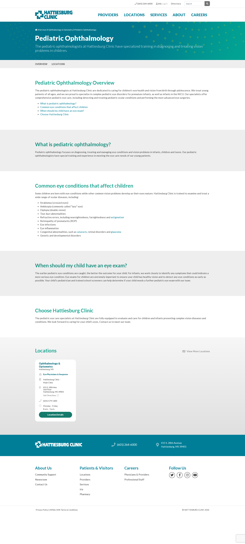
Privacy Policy (42, 510)
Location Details (55, 414)
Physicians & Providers (136, 474)
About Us (43, 468)
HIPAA (52, 510)
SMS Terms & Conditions (67, 510)
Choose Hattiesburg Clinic (54, 114)
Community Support (45, 474)
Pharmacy (85, 494)
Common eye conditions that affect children (64, 107)
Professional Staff (134, 479)
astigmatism (117, 217)
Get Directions (49, 395)
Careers (199, 15)
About (179, 15)
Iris (81, 489)
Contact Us (41, 484)
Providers (108, 15)
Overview (41, 64)
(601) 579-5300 (50, 401)
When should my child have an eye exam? (62, 110)
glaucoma (116, 231)
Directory (176, 3)
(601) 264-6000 (144, 3)
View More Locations (197, 351)
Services (158, 15)
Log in (163, 3)
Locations (134, 15)
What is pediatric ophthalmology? (58, 103)
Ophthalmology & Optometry (60, 30)
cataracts (82, 231)
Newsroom (41, 479)
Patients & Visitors (96, 468)
